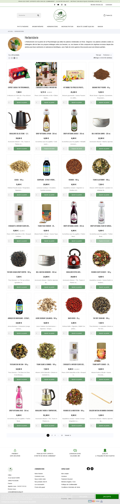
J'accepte (107, 496)
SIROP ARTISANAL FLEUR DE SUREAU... (101, 226)
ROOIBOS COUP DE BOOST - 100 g (101, 272)
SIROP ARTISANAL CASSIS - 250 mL (73, 226)
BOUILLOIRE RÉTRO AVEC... (73, 272)
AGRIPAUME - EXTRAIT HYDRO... (46, 180)
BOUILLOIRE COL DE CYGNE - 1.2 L (18, 134)
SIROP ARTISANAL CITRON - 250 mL (46, 134)
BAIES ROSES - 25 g (73, 318)
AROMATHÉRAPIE (37, 26)
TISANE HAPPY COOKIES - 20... (101, 365)
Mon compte (65, 473)
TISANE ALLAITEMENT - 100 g (101, 180)
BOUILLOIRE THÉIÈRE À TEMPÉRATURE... (46, 411)
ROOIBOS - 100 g (74, 180)
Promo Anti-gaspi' (40, 487)
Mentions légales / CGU (68, 482)
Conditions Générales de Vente (70, 487)
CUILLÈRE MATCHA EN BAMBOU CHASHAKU (101, 411)
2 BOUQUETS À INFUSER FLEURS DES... (19, 226)
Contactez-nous (39, 476)
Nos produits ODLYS (41, 482)
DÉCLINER (83, 496)
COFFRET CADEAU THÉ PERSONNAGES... (19, 88)
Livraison (64, 476)
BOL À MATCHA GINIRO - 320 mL (101, 134)
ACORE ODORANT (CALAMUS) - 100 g (46, 318)
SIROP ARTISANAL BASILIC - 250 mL (73, 134)
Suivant (68, 435)
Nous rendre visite (40, 479)
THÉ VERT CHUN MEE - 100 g (101, 318)
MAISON (100, 26)
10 (62, 435)
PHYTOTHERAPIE (22, 26)
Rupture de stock (49, 148)
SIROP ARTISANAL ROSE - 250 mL (19, 411)
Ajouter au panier (22, 102)
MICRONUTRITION (67, 26)
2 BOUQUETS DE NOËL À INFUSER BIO (46, 88)
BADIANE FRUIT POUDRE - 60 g (101, 88)
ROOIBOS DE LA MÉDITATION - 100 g (73, 411)
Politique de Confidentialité (69, 484)
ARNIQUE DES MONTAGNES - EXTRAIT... (19, 318)
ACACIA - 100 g (18, 180)
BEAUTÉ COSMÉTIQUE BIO (85, 26)
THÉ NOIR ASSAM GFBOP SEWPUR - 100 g (19, 272)
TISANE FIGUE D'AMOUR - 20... (46, 226)
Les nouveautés (39, 484)
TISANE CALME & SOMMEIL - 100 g (46, 365)
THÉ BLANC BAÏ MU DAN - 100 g (19, 365)
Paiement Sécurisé (67, 479)
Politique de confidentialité (10, 501)
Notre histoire (39, 473)
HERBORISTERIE (52, 26)
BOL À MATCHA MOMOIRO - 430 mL (46, 272)
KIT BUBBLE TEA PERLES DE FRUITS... (73, 88)
